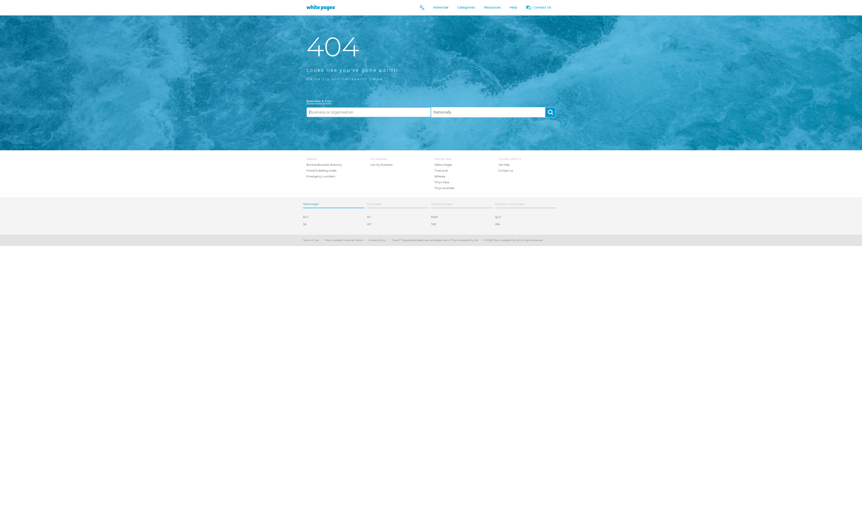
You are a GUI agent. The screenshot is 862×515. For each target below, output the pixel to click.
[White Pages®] (321, 7)
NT (369, 217)
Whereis (439, 176)
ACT (306, 217)
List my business (381, 164)
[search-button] (550, 112)
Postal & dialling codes (321, 170)
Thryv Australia (444, 188)
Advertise (441, 7)
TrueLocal (441, 170)
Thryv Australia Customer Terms (344, 240)
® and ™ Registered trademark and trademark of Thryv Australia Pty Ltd (435, 240)
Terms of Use (311, 240)
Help (513, 7)
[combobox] (369, 112)
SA (305, 224)
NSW (434, 217)
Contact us (505, 170)
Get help (504, 164)
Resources (492, 7)
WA (497, 224)
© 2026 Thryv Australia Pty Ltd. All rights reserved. (513, 240)
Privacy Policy (377, 240)
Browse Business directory (324, 164)
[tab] (320, 101)
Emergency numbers (320, 176)
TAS (433, 224)
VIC (369, 224)
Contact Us (541, 7)
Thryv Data (441, 182)
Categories (466, 7)
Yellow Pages (443, 164)
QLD (498, 217)
